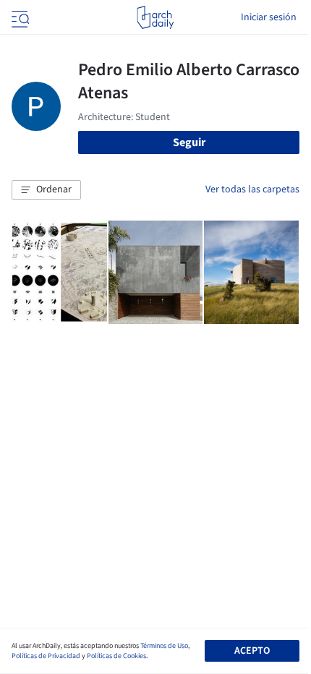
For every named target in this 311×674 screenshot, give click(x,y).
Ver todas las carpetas (252, 189)
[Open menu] (19, 17)
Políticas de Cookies (116, 656)
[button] (46, 190)
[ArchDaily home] (155, 17)
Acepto (252, 651)
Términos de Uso (164, 646)
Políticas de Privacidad (46, 656)
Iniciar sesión (269, 17)
